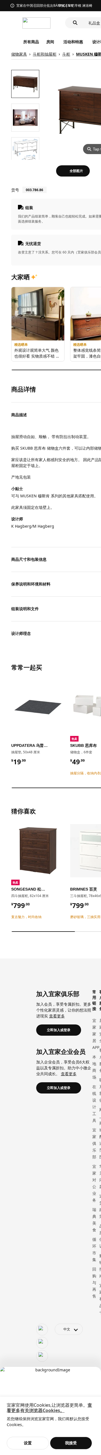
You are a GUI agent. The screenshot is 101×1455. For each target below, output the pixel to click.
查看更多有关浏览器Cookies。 (49, 1407)
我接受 (71, 1442)
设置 (28, 1442)
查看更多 (57, 1016)
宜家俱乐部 (94, 1143)
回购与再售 (94, 1282)
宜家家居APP (95, 1034)
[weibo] (42, 1343)
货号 (15, 190)
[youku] (42, 1356)
